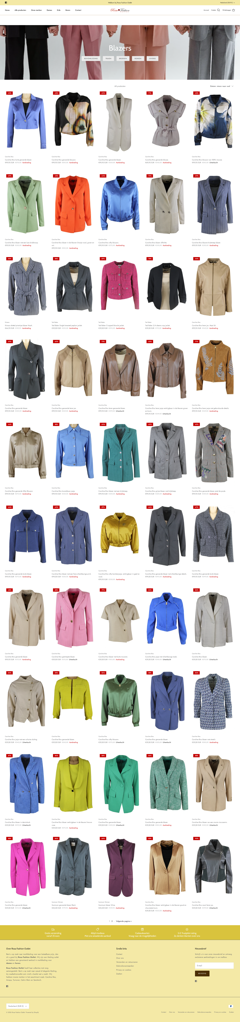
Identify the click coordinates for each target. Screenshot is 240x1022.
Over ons (120, 958)
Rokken (138, 58)
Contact (78, 10)
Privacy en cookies (123, 970)
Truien (108, 58)
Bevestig (202, 973)
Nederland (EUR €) (226, 2)
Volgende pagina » (124, 921)
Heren (67, 10)
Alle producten (20, 10)
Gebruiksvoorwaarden (125, 966)
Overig (152, 58)
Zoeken (119, 973)
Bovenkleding (91, 58)
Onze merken (36, 10)
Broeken (123, 58)
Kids (58, 10)
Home (7, 10)
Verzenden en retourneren (127, 962)
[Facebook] (6, 2)
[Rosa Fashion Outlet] (120, 10)
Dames (49, 10)
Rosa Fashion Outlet (18, 1012)
